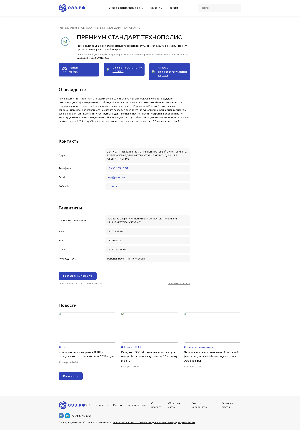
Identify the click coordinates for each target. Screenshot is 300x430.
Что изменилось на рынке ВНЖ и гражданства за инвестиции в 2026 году (86, 354)
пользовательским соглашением (132, 422)
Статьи (117, 405)
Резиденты (155, 8)
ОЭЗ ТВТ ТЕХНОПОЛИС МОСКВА (127, 69)
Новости (173, 8)
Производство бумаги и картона (172, 73)
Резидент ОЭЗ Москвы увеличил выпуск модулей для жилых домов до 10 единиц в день (149, 356)
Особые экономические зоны (125, 8)
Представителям (136, 405)
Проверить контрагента (77, 276)
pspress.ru (112, 186)
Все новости (70, 376)
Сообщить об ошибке (179, 283)
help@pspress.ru (116, 177)
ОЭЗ (87, 405)
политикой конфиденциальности (174, 422)
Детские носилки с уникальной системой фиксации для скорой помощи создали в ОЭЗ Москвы (211, 356)
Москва (73, 72)
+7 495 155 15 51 (117, 168)
